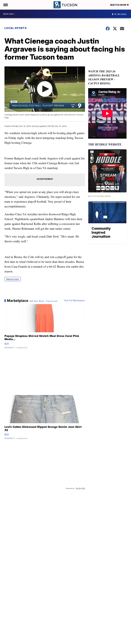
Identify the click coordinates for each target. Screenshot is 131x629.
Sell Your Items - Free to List (43, 301)
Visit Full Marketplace (74, 300)
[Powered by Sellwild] (80, 488)
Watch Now (118, 4)
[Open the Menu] (5, 5)
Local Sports (15, 28)
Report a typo (12, 279)
